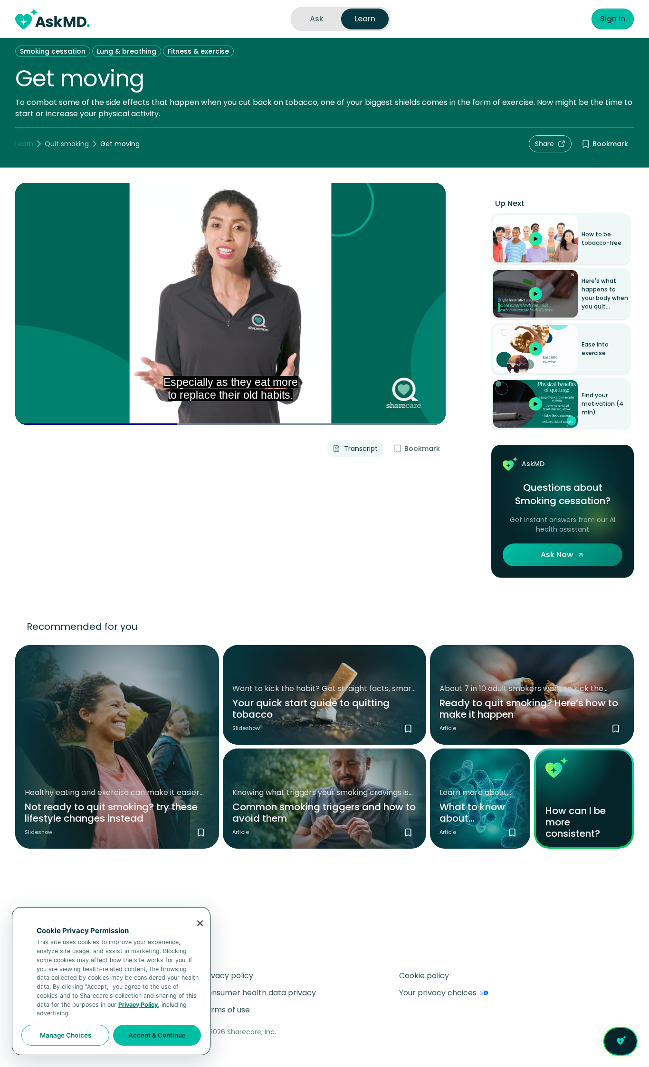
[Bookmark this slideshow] (201, 832)
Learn (24, 144)
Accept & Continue (157, 1035)
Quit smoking (67, 144)
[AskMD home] (52, 19)
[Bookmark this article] (615, 728)
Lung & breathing (126, 51)
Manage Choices (65, 1035)
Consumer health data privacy (258, 992)
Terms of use (225, 1009)
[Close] (200, 923)
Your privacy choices (438, 992)
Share (544, 144)
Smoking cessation (53, 51)
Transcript (361, 448)
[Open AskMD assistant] (620, 1041)
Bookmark (610, 144)
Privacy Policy (138, 1004)
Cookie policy (424, 975)
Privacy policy (227, 975)
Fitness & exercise (198, 51)
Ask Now (557, 554)
